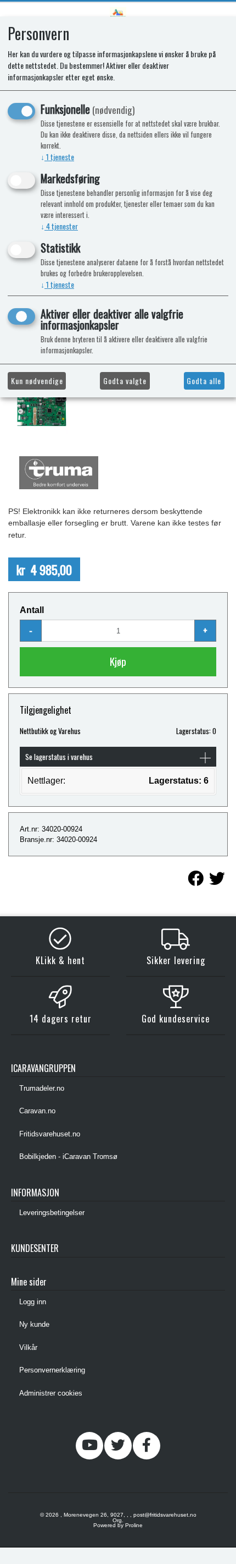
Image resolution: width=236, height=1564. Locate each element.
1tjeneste (57, 156)
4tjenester (59, 226)
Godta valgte (125, 380)
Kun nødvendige (37, 380)
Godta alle (204, 380)
